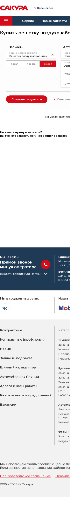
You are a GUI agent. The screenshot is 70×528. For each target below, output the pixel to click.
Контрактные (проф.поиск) (22, 339)
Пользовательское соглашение (25, 476)
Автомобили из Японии (19, 377)
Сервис (28, 21)
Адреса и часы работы (18, 386)
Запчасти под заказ (16, 358)
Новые (5, 349)
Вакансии (8, 404)
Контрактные (11, 330)
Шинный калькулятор (18, 367)
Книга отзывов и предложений (26, 395)
